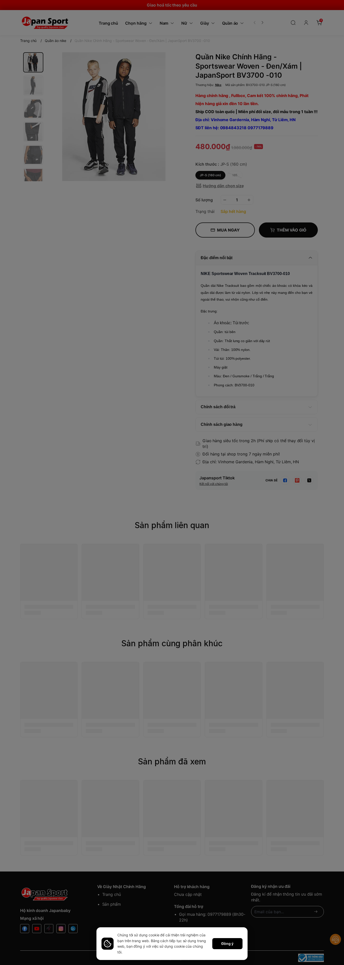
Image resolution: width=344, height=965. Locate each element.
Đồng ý (227, 943)
